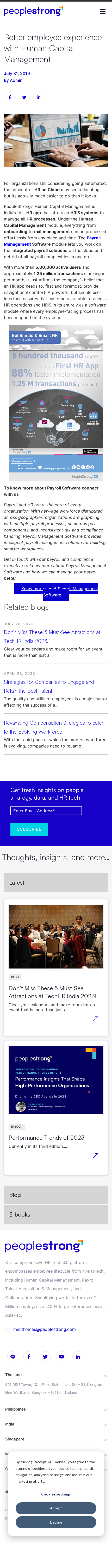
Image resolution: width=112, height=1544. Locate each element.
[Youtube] (61, 1356)
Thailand (13, 1374)
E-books (19, 1214)
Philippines (15, 1409)
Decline (56, 1522)
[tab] (56, 882)
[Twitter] (45, 1356)
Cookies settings (56, 1494)
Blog (15, 977)
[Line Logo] (12, 1356)
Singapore (14, 1439)
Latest (17, 882)
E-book (16, 1126)
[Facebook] (29, 1356)
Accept (56, 1508)
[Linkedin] (77, 1356)
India (9, 1424)
